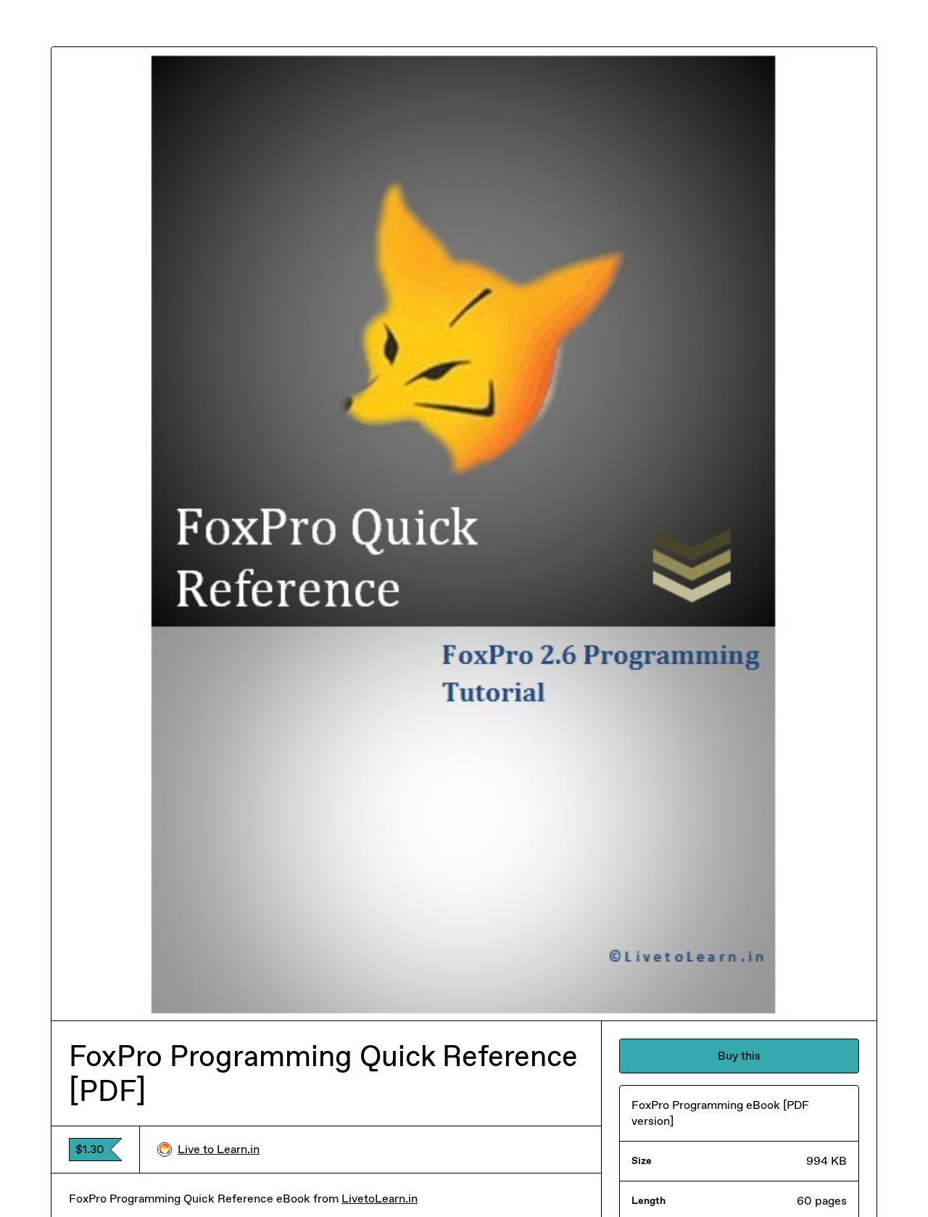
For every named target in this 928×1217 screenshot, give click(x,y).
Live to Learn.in (219, 1149)
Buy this (739, 1056)
